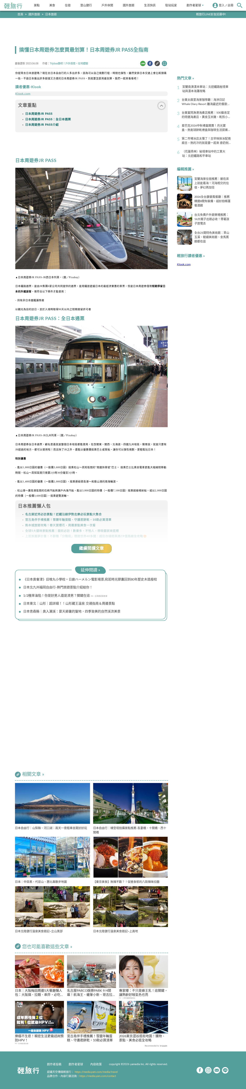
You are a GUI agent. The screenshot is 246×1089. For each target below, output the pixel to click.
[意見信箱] (216, 1070)
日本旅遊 (51, 14)
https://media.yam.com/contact (97, 1076)
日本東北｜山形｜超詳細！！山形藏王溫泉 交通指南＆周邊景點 (69, 603)
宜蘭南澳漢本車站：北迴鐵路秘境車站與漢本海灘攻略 (205, 89)
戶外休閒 (107, 5)
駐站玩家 (171, 5)
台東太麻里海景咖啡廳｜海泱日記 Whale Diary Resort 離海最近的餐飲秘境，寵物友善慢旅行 (206, 102)
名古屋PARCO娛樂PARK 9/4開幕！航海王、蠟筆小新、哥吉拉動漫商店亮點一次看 (91, 993)
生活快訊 (150, 5)
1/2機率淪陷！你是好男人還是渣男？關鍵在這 (56, 595)
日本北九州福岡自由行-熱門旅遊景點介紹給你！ (58, 587)
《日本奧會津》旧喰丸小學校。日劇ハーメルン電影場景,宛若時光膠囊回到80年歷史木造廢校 (90, 579)
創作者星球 (194, 5)
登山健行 (86, 5)
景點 (37, 5)
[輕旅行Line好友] (225, 1070)
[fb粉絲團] (199, 1070)
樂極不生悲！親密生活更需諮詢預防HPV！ (39, 1038)
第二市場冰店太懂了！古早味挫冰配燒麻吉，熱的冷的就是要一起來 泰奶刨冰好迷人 (206, 141)
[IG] (208, 1070)
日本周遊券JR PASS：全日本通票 (48, 119)
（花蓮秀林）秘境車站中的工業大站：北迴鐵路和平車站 (203, 153)
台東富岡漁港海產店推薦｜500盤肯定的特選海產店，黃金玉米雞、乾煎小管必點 (206, 115)
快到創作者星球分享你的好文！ (205, 14)
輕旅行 (13, 5)
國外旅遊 (128, 5)
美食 (52, 5)
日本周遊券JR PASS (39, 113)
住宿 (68, 5)
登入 (222, 5)
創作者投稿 (54, 1064)
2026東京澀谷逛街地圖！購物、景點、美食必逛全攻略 (142, 1038)
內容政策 (96, 1064)
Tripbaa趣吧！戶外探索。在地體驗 (69, 63)
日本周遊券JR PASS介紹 (42, 124)
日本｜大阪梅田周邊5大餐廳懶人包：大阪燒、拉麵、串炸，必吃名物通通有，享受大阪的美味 (39, 993)
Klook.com (22, 93)
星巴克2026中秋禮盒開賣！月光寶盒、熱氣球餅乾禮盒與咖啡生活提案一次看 (206, 128)
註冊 (230, 5)
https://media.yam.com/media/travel (96, 1072)
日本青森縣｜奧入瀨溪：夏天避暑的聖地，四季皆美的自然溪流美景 (71, 611)
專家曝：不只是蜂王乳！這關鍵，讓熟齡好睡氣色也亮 (143, 993)
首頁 (20, 14)
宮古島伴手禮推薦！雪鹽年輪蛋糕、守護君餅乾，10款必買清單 (90, 1038)
